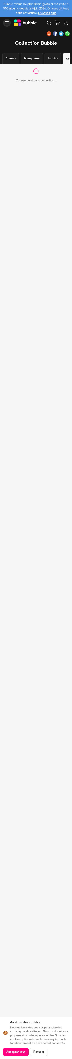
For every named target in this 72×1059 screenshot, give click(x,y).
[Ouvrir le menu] (7, 23)
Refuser (38, 1052)
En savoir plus (47, 13)
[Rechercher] (49, 23)
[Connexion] (66, 23)
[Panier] (57, 23)
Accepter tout (15, 1052)
